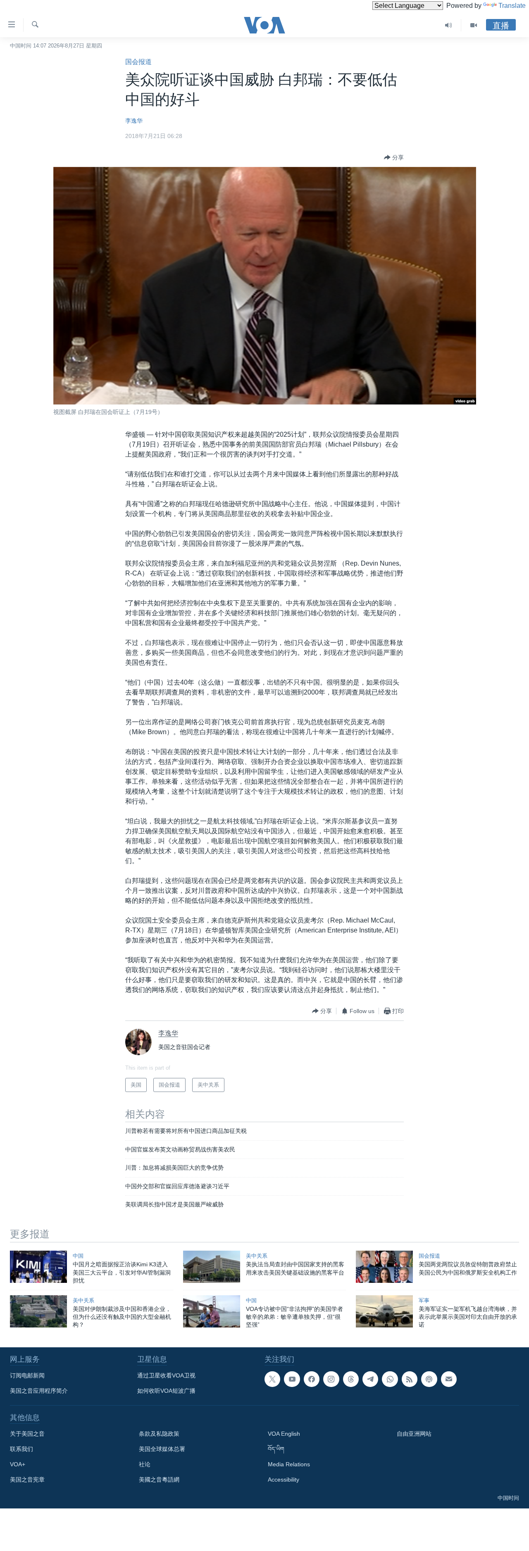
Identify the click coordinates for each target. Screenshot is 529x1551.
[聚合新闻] (409, 1379)
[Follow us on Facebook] (311, 1379)
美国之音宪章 (27, 1479)
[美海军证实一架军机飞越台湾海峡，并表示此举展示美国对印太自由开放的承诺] (384, 1311)
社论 (144, 1464)
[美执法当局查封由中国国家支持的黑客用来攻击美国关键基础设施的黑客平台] (211, 1267)
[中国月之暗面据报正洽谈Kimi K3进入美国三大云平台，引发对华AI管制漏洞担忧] (38, 1267)
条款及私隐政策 (159, 1433)
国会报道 (138, 61)
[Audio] (448, 25)
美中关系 (256, 1256)
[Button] (394, 157)
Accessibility (283, 1479)
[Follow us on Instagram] (331, 1379)
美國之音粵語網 (159, 1479)
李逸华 (134, 120)
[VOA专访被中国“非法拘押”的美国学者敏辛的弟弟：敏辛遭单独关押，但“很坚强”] (211, 1311)
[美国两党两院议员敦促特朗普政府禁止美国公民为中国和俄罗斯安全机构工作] (384, 1267)
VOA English (284, 1433)
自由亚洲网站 (414, 1433)
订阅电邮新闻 (27, 1375)
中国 (78, 1256)
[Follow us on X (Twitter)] (272, 1379)
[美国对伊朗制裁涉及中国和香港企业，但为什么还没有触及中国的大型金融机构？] (38, 1311)
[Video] (473, 25)
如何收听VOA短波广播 (166, 1390)
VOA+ (17, 1464)
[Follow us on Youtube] (292, 1379)
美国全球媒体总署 (162, 1449)
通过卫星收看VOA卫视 (166, 1375)
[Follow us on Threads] (351, 1379)
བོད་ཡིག (276, 1449)
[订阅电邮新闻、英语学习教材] (449, 1379)
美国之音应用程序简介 (39, 1390)
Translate (512, 5)
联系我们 (21, 1449)
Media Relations (289, 1464)
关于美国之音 (27, 1433)
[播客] (429, 1379)
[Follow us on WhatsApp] (390, 1379)
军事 (424, 1300)
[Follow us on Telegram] (370, 1379)
